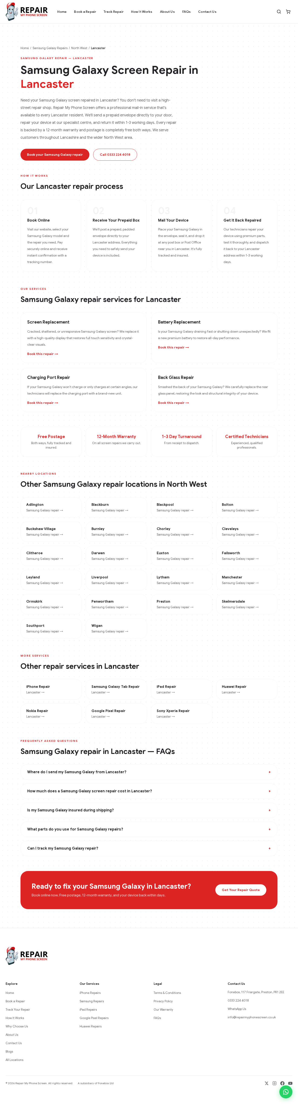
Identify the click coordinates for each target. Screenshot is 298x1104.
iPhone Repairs (90, 993)
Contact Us (207, 12)
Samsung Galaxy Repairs (50, 48)
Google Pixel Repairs (94, 1018)
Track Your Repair (18, 1010)
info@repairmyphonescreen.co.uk (252, 1017)
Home (62, 12)
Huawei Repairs (91, 1026)
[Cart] (288, 11)
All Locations (14, 1060)
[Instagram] (274, 1083)
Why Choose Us (17, 1026)
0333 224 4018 (238, 1001)
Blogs (9, 1051)
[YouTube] (290, 1083)
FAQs (186, 12)
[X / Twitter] (266, 1083)
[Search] (279, 11)
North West (79, 48)
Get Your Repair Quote (241, 890)
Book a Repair (85, 12)
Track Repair (114, 12)
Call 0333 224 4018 (115, 154)
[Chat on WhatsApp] (285, 1091)
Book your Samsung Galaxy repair (55, 154)
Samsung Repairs (92, 1001)
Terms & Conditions (167, 993)
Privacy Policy (163, 1001)
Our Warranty (163, 1010)
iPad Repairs (88, 1010)
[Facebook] (282, 1083)
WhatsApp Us (237, 1009)
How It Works (141, 12)
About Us (167, 12)
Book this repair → (42, 354)
